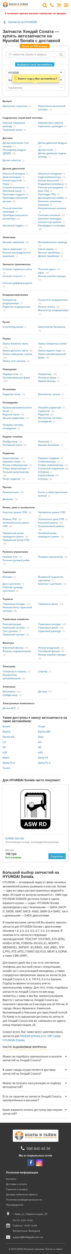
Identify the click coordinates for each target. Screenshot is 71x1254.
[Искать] (61, 54)
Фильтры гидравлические (17, 651)
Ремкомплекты (11, 492)
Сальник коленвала (14, 187)
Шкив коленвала (12, 177)
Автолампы (9, 691)
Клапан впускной (12, 180)
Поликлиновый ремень (51, 526)
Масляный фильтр (13, 647)
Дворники (8, 499)
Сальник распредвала (50, 187)
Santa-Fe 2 (9, 762)
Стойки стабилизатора (50, 465)
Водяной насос (11, 414)
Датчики (42, 691)
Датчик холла (45, 149)
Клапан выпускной (48, 180)
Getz (40, 736)
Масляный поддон (13, 225)
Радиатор (43, 414)
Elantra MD (44, 731)
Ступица (43, 478)
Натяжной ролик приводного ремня (48, 534)
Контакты (11, 1178)
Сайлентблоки (46, 475)
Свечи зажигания (12, 249)
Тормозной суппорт (14, 634)
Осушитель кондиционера (53, 299)
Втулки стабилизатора (15, 465)
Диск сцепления (12, 583)
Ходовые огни (10, 374)
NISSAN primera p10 (33, 1036)
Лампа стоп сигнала (14, 360)
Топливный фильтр (49, 651)
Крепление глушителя (15, 106)
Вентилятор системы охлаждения (50, 419)
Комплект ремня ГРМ (15, 512)
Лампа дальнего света (15, 350)
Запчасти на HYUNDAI (22, 22)
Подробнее (57, 856)
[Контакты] (52, 4)
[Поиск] (45, 4)
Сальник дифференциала (17, 283)
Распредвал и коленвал (51, 225)
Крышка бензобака (48, 444)
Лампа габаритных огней (52, 343)
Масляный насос (12, 190)
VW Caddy (53, 1036)
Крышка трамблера (49, 252)
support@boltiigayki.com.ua (28, 1237)
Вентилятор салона (49, 394)
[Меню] (66, 4)
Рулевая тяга (10, 556)
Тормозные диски (48, 603)
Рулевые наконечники (50, 556)
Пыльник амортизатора (16, 471)
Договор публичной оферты (21, 1194)
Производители (14, 1204)
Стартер (42, 671)
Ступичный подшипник (51, 468)
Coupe (41, 726)
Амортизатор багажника (51, 326)
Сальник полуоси (12, 276)
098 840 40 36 (38, 1148)
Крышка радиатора (13, 417)
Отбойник (43, 471)
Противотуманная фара (16, 377)
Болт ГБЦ (43, 190)
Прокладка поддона (14, 194)
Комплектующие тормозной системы (14, 625)
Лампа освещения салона (17, 354)
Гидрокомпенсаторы (49, 177)
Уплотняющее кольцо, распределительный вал (32, 840)
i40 (39, 747)
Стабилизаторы (47, 461)
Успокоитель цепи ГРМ (51, 519)
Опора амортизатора (15, 468)
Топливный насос (12, 444)
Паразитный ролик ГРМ (16, 540)
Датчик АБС (9, 708)
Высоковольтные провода (52, 242)
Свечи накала (46, 249)
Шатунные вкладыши (50, 173)
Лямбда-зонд (10, 441)
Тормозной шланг (13, 129)
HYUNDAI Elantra (14, 1040)
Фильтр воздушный (48, 647)
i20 (39, 742)
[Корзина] (59, 4)
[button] (35, 1058)
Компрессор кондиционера (11, 301)
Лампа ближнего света (15, 343)
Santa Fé (43, 757)
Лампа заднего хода (49, 350)
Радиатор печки (12, 394)
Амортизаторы (11, 458)
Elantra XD (8, 736)
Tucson (7, 768)
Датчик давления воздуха (52, 142)
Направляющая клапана (52, 208)
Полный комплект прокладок (13, 209)
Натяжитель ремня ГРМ (51, 512)
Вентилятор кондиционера (53, 310)
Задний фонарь (47, 381)
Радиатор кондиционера (16, 306)
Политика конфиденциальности (24, 1199)
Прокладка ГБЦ (46, 194)
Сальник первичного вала (17, 269)
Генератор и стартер (14, 671)
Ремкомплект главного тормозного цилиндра (50, 124)
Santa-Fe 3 (44, 762)
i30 (4, 747)
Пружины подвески (48, 458)
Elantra (6, 731)
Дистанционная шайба (51, 197)
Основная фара (47, 377)
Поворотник (44, 374)
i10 (4, 742)
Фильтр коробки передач (52, 276)
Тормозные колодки (14, 603)
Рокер (6, 183)
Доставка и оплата (16, 1184)
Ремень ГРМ (10, 519)
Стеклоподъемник (13, 326)
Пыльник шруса (47, 269)
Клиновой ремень (48, 522)
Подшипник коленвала (51, 183)
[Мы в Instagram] (39, 1162)
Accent (6, 726)
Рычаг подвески (11, 478)
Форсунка (43, 441)
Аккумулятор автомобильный (12, 676)
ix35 (5, 752)
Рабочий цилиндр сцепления (13, 588)
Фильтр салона (46, 306)
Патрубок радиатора (49, 407)
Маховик (7, 576)
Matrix (6, 757)
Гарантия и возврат (17, 1189)
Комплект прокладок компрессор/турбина (49, 220)
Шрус (41, 272)
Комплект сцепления (50, 583)
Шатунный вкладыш (14, 173)
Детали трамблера (48, 256)
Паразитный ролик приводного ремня (13, 534)
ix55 (40, 752)
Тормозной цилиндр (49, 631)
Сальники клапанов (49, 215)
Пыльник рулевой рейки (16, 560)
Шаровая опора (12, 461)
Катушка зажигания (13, 242)
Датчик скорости (12, 160)
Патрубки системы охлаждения (13, 426)
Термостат (44, 411)
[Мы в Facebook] (30, 1162)
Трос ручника (10, 631)
